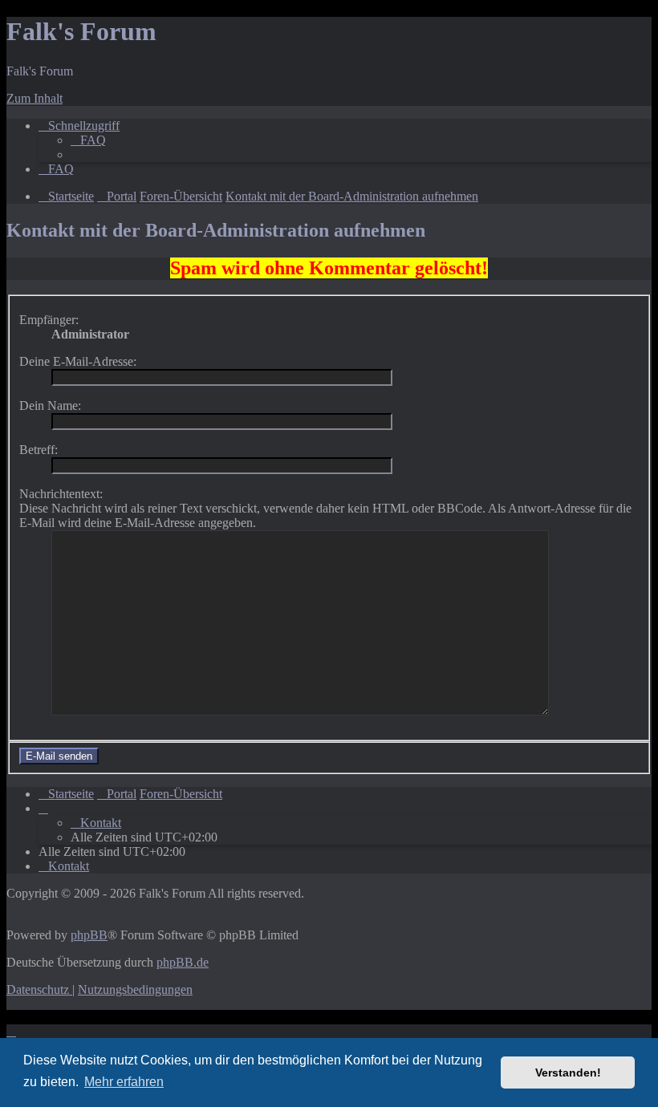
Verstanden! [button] (568, 1072)
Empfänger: (49, 319)
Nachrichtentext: (61, 494)
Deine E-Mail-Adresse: (77, 361)
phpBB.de (182, 962)
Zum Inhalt (34, 98)
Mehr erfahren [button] (124, 1082)
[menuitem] (88, 140)
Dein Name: (50, 405)
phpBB (89, 935)
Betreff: (38, 449)
